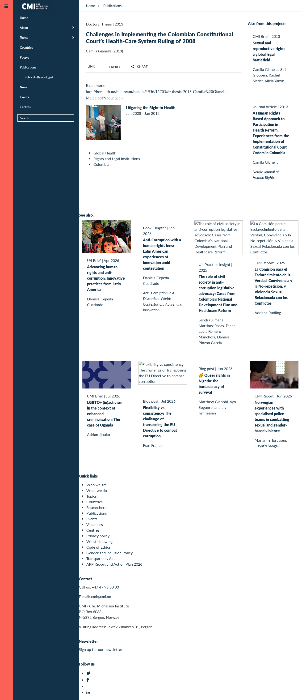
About (24, 27)
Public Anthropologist (39, 77)
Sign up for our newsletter (100, 649)
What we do (96, 490)
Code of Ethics (98, 547)
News (24, 87)
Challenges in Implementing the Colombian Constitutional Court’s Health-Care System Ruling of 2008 (159, 37)
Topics (24, 37)
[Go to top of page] (291, 690)
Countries (26, 47)
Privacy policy (97, 535)
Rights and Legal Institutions (116, 158)
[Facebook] (89, 680)
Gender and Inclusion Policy (109, 552)
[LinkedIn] (89, 692)
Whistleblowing (99, 541)
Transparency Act (100, 558)
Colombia (101, 164)
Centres (25, 107)
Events (24, 97)
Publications (28, 67)
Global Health (104, 153)
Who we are (96, 484)
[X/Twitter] (89, 673)
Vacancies (94, 524)
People (24, 57)
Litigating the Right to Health (150, 107)
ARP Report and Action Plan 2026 (114, 564)
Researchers (96, 507)
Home (24, 17)
